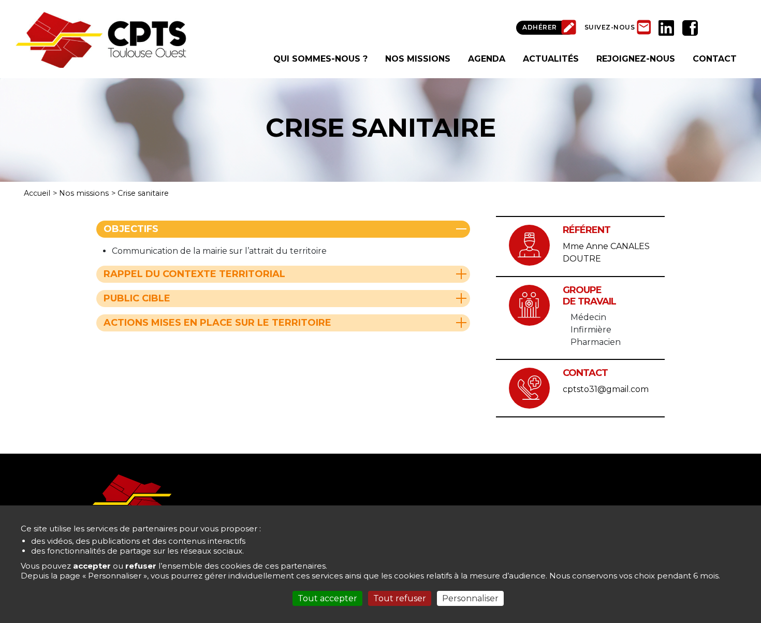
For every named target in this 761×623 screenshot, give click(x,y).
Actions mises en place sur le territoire (217, 322)
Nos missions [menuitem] (417, 59)
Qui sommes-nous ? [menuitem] (320, 59)
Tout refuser (399, 598)
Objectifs (131, 229)
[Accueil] (101, 39)
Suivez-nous (609, 27)
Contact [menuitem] (715, 59)
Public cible (137, 298)
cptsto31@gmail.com (606, 389)
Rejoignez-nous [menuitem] (635, 59)
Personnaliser (470, 598)
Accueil (37, 193)
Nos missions (84, 193)
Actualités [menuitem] (551, 59)
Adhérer (539, 27)
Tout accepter (327, 598)
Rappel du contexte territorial (194, 274)
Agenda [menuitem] (486, 59)
